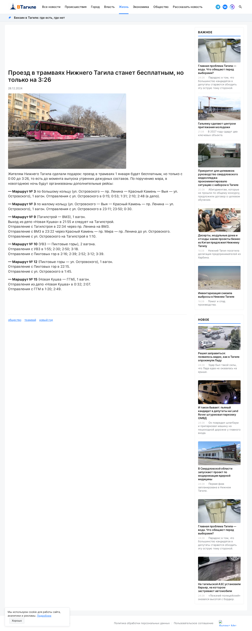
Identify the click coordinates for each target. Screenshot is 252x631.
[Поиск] (240, 6)
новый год (46, 320)
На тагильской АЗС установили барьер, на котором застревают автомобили (219, 587)
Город (95, 7)
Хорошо (17, 620)
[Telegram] (218, 7)
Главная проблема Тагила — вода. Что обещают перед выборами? (217, 69)
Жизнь (124, 7)
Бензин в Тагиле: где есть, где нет (39, 18)
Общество (161, 7)
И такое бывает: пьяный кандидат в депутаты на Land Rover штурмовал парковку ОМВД (218, 413)
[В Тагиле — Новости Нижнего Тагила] (22, 7)
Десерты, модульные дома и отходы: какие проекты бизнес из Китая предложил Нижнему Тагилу (219, 241)
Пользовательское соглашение (193, 623)
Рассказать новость (187, 7)
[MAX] (232, 7)
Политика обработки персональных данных (142, 623)
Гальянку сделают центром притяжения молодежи (217, 125)
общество (14, 320)
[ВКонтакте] (225, 7)
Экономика (141, 7)
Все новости (51, 7)
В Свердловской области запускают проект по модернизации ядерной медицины (215, 474)
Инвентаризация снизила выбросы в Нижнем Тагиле (216, 294)
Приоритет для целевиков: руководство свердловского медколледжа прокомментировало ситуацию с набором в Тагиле (218, 177)
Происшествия (76, 7)
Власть (109, 7)
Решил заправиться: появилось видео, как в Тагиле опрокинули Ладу (218, 356)
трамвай (30, 320)
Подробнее (44, 615)
